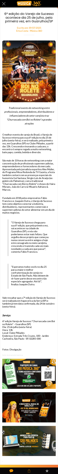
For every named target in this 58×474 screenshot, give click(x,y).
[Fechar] (3, 3)
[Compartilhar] (29, 471)
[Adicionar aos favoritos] (47, 471)
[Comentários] (11, 471)
